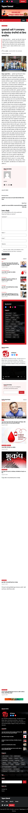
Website (4, 244)
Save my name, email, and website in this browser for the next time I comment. (13, 250)
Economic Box (8, 319)
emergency (17, 760)
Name (3, 232)
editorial (14, 319)
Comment (4, 216)
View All (24, 258)
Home (3, 791)
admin (6, 51)
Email (3, 238)
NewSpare (22, 809)
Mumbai (15, 326)
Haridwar (4, 762)
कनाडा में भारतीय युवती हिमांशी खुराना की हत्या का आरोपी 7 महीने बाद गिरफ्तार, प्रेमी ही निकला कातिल (10, 294)
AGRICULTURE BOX (9, 313)
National (13, 328)
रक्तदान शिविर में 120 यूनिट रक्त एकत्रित (8, 272)
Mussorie (7, 328)
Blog (14, 313)
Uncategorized (4, 25)
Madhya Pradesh (9, 326)
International (15, 762)
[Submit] (24, 781)
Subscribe (12, 805)
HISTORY (9, 762)
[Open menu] (2, 20)
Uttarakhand (4, 270)
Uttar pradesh (12, 771)
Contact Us (4, 789)
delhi (2, 261)
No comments (19, 51)
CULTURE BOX (15, 315)
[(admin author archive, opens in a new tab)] (3, 51)
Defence (7, 317)
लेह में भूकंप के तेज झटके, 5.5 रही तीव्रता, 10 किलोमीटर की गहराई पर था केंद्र (9, 279)
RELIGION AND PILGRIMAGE (10, 330)
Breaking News (4, 277)
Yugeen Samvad (7, 6)
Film (22, 760)
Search (21, 392)
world (18, 771)
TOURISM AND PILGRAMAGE (10, 332)
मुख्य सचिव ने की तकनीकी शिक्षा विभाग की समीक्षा (10, 287)
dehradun (7, 270)
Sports (18, 330)
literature (23, 762)
